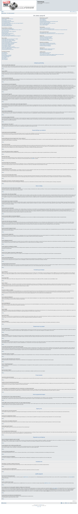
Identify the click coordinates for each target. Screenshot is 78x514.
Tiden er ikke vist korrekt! (5, 30)
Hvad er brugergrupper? (43, 20)
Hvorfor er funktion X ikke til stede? (44, 53)
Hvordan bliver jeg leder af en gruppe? (45, 22)
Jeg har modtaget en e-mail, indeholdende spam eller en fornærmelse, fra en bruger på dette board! (53, 29)
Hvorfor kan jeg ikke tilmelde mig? (6, 20)
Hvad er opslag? (4, 57)
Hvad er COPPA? (4, 19)
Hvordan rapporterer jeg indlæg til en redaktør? (8, 46)
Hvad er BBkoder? (4, 52)
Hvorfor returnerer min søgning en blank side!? (46, 38)
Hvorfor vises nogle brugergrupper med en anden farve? (47, 23)
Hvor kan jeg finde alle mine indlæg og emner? (46, 40)
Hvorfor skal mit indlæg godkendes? (7, 48)
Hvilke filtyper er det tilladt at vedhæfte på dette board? (47, 48)
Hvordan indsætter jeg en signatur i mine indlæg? (8, 40)
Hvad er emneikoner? (5, 59)
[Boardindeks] (19, 5)
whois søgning (55, 488)
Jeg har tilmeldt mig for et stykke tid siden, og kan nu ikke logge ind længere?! (12, 23)
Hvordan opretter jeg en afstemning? (7, 41)
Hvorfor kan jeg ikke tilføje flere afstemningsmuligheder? (9, 42)
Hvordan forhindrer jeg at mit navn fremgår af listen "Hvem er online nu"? (12, 29)
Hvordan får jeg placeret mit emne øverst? (7, 49)
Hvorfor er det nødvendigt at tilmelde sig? (7, 18)
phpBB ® (33, 158)
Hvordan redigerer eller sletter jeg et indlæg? (8, 39)
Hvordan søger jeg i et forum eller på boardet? (46, 36)
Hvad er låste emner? (5, 58)
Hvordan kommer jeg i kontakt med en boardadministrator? (48, 55)
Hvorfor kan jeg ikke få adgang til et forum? (8, 44)
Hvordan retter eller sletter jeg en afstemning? (8, 43)
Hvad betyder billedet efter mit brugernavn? (8, 33)
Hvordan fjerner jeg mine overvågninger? (45, 45)
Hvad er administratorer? (43, 18)
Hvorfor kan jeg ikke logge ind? (6, 22)
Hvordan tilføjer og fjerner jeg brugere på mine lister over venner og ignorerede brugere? (52, 33)
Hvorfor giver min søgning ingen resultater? (46, 37)
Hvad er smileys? (4, 54)
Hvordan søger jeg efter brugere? (44, 39)
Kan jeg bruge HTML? (5, 53)
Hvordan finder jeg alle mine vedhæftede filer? (46, 49)
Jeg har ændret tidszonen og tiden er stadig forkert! (9, 31)
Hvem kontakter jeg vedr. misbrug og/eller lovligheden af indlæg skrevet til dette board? (52, 54)
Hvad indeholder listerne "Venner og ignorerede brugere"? (48, 32)
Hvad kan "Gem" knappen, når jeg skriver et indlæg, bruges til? (10, 47)
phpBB (36, 505)
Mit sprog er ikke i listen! (5, 32)
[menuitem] (3, 11)
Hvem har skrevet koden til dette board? (45, 52)
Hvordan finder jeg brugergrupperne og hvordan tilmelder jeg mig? (49, 21)
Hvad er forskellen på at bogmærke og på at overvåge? (47, 43)
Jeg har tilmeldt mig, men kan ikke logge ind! (8, 21)
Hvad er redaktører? (42, 19)
